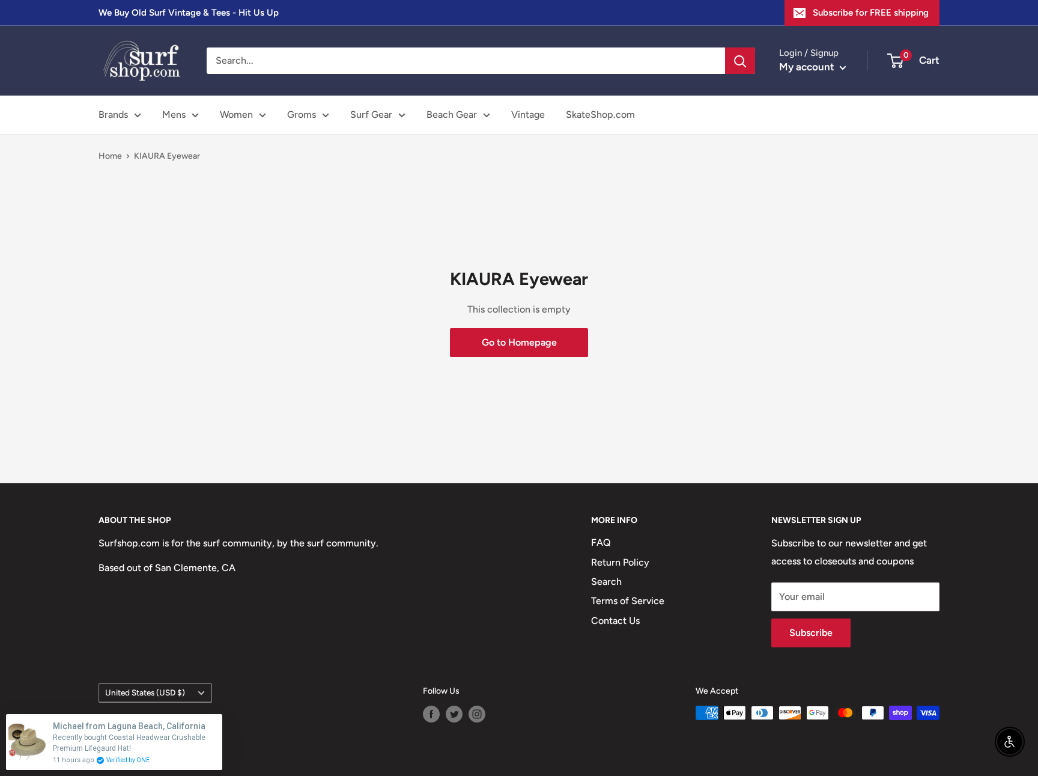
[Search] (740, 60)
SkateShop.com (600, 114)
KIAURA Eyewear (167, 156)
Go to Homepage (519, 342)
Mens (174, 114)
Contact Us (615, 620)
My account (808, 67)
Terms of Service (627, 600)
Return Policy (620, 562)
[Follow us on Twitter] (454, 714)
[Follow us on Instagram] (477, 714)
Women (236, 114)
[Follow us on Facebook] (431, 714)
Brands (113, 114)
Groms (301, 114)
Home (110, 156)
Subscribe (811, 632)
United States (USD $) (145, 692)
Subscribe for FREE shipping (871, 12)
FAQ (601, 542)
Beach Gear (451, 114)
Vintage (528, 114)
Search (606, 581)
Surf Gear (371, 114)
